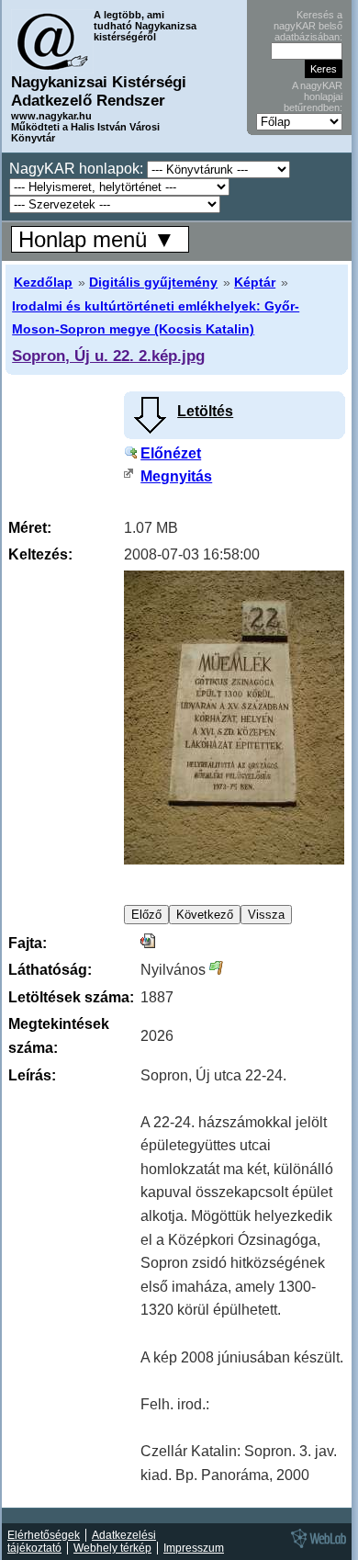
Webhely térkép (112, 1548)
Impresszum (193, 1548)
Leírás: (32, 1075)
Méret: (29, 528)
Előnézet (170, 453)
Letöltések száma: (71, 997)
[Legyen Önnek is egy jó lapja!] (315, 1547)
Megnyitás (176, 476)
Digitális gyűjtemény (153, 282)
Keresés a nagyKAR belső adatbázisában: (308, 25)
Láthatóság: (50, 970)
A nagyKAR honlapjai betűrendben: (313, 96)
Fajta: (27, 943)
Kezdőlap (43, 282)
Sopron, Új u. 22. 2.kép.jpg (108, 355)
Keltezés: (40, 554)
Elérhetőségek (43, 1535)
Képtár (254, 282)
